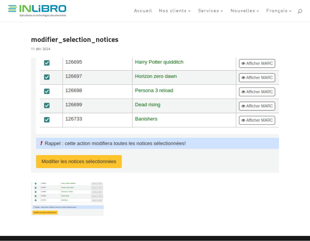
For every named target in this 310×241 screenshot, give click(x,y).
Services (208, 11)
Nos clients (173, 11)
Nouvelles (243, 11)
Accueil (143, 11)
